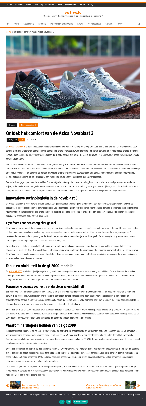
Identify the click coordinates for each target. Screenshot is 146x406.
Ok (62, 402)
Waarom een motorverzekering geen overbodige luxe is (38, 386)
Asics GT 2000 (15, 271)
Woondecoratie (70, 5)
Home (9, 5)
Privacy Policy (80, 402)
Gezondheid (19, 5)
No (68, 402)
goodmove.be (73, 12)
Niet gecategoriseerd (28, 125)
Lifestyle (29, 5)
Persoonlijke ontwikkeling (44, 5)
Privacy (90, 5)
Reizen (59, 5)
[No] (142, 398)
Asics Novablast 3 (17, 146)
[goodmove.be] (8, 23)
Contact (82, 5)
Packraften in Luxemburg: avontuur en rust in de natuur (103, 386)
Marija (33, 139)
